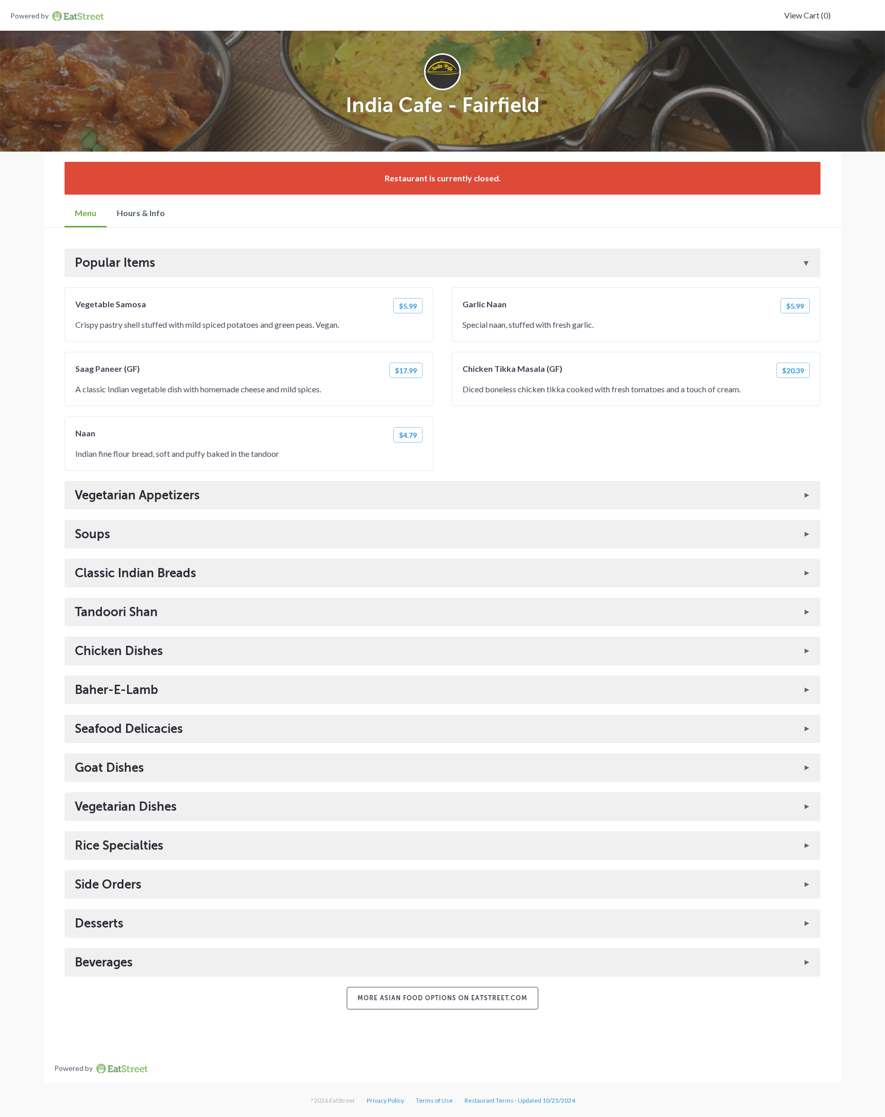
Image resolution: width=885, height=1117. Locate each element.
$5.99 (408, 306)
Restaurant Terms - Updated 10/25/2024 (520, 1100)
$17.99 (406, 370)
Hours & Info (141, 213)
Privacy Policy (385, 1100)
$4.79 (408, 435)
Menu (85, 213)
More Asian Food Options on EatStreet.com (442, 998)
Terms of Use (434, 1100)
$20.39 (793, 370)
